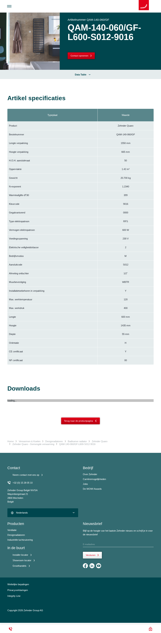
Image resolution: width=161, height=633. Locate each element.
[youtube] (98, 565)
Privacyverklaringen (17, 590)
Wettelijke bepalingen (18, 584)
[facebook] (85, 565)
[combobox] (42, 512)
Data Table (80, 74)
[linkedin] (91, 565)
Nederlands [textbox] (22, 512)
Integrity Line (13, 596)
